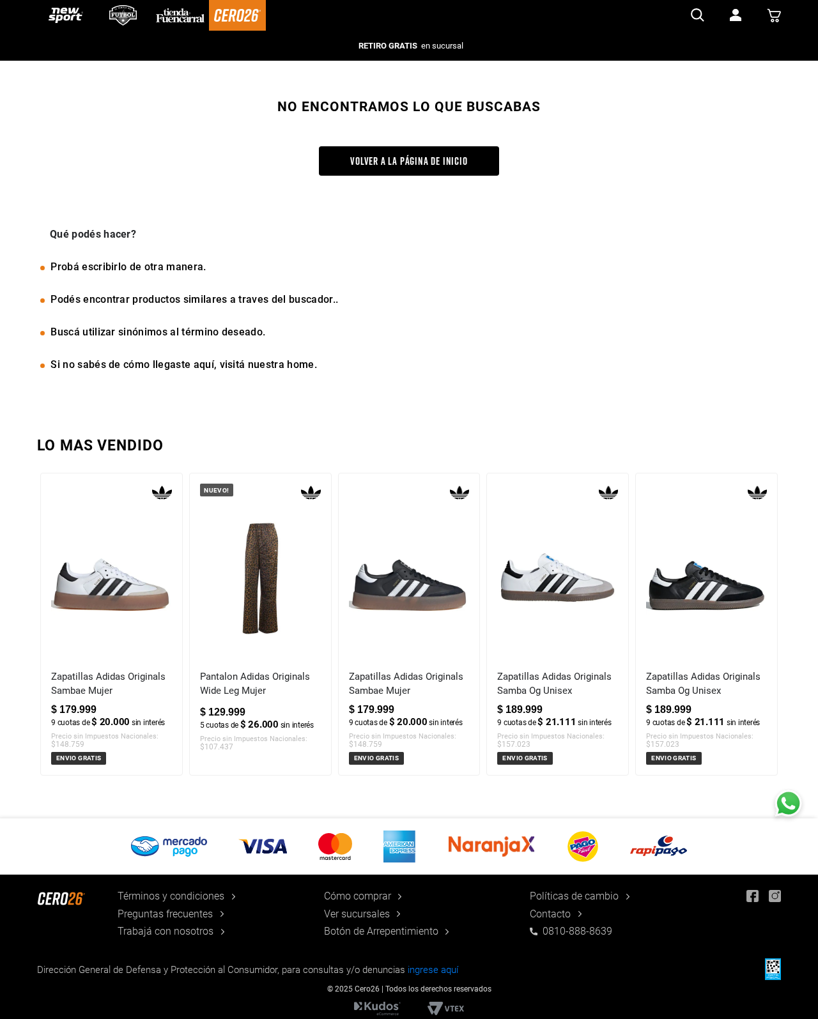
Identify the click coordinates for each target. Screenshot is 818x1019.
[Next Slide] (770, 645)
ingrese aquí (433, 970)
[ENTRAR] (736, 15)
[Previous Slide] (48, 645)
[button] (409, 846)
